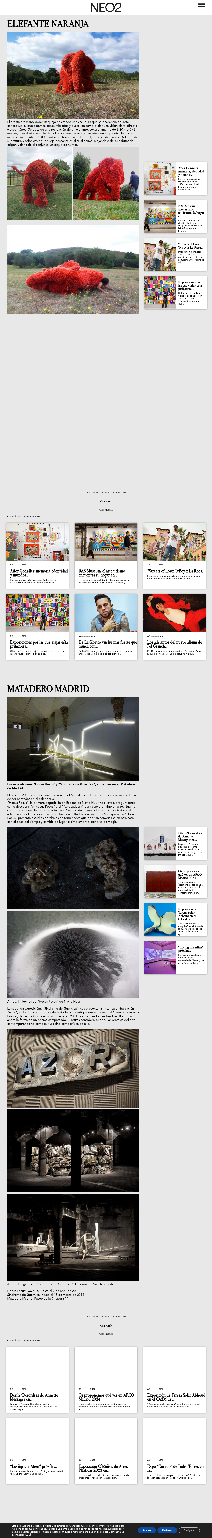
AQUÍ (28, 1534)
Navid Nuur (90, 803)
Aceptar (147, 1530)
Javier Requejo (45, 122)
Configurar (189, 1530)
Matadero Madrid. (20, 1298)
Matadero (78, 795)
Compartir (106, 501)
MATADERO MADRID (48, 689)
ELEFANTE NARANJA (48, 24)
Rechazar (167, 1530)
